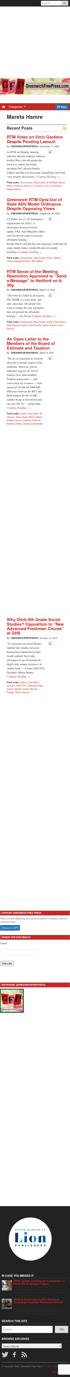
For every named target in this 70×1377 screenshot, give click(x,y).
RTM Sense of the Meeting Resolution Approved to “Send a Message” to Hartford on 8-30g (36, 278)
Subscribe (7, 963)
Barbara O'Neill (14, 423)
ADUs (49, 257)
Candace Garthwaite (33, 423)
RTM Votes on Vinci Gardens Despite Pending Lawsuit (35, 139)
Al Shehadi (52, 182)
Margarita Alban (22, 261)
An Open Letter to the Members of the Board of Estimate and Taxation (31, 343)
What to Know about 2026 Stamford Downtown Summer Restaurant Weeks (38, 1300)
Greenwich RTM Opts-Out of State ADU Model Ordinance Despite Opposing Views (34, 204)
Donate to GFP (10, 928)
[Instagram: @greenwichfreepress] (12, 1000)
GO (64, 3)
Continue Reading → (48, 176)
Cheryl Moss (59, 321)
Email (4, 943)
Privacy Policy (51, 1366)
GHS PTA (21, 685)
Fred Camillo (35, 325)
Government (26, 182)
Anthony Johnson (22, 185)
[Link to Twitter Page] (5, 1355)
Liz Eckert (38, 185)
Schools (11, 685)
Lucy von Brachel (52, 185)
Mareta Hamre (14, 189)
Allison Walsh (35, 417)
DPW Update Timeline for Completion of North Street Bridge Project (39, 1282)
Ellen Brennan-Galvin (17, 325)
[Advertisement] (35, 42)
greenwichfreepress (24, 146)
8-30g (49, 321)
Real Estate (39, 182)
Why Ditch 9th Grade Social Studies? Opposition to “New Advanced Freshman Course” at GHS (35, 626)
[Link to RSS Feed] (25, 1355)
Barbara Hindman (31, 420)
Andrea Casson (14, 420)
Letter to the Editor (29, 413)
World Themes (22, 692)
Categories (16, 106)
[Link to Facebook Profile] (15, 1355)
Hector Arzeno (50, 325)
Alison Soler (22, 417)
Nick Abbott (37, 261)
